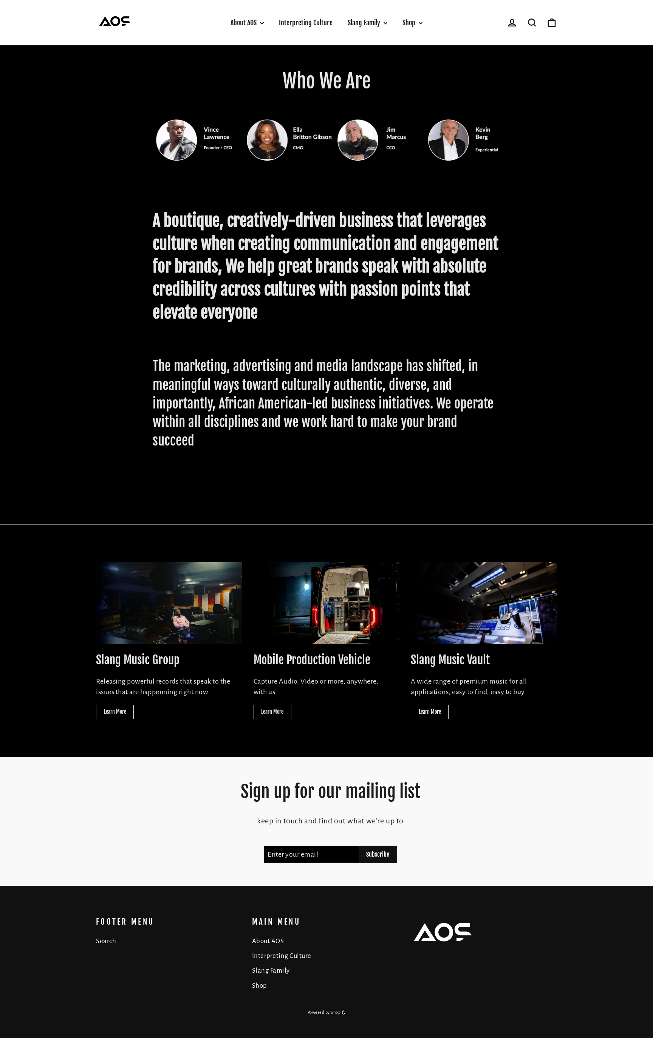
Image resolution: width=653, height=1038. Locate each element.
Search (106, 941)
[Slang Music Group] (169, 603)
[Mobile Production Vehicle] (327, 603)
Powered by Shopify (327, 1012)
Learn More (115, 712)
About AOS (244, 23)
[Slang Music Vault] (484, 603)
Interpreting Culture (306, 23)
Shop (409, 23)
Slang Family (365, 23)
